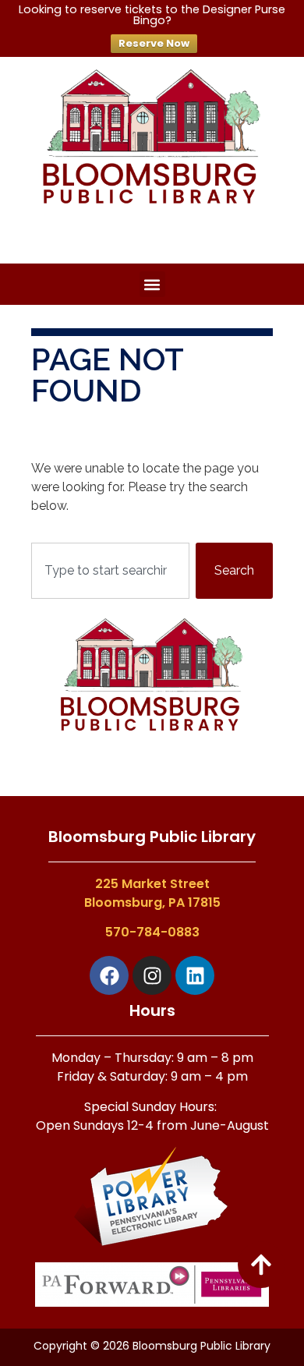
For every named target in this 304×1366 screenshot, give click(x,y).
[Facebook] (109, 975)
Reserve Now (153, 43)
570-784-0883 (152, 932)
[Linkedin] (194, 975)
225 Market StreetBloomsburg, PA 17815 (152, 893)
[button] (152, 284)
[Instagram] (152, 975)
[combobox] (110, 571)
